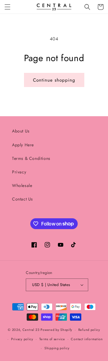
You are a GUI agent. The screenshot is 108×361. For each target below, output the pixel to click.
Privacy (19, 172)
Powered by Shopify (56, 329)
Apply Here (23, 145)
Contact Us (22, 199)
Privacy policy (22, 339)
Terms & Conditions (31, 158)
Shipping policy (57, 348)
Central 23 (31, 329)
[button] (7, 7)
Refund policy (89, 329)
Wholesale (22, 185)
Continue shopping (54, 80)
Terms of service (52, 339)
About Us (21, 131)
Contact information (87, 339)
